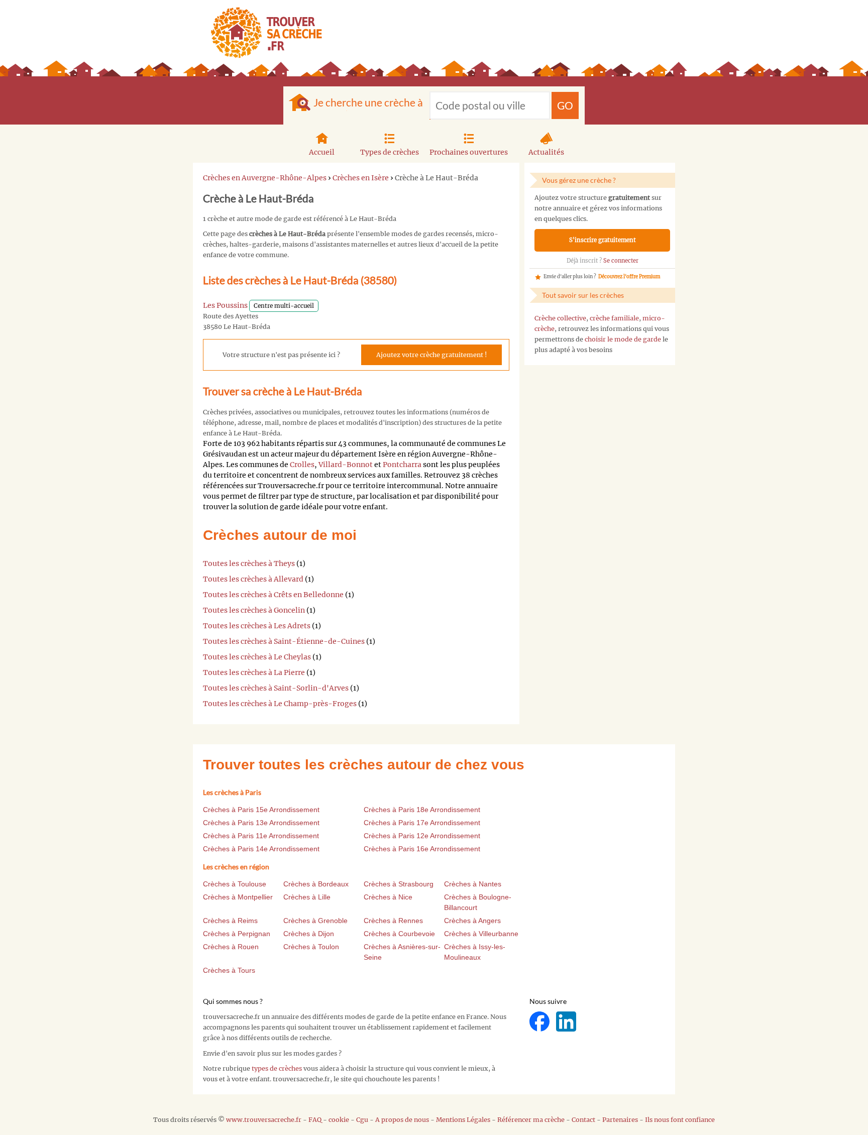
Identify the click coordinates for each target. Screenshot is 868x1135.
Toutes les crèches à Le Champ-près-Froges (280, 703)
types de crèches (277, 1068)
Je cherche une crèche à (368, 102)
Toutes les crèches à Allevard (253, 579)
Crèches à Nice (388, 897)
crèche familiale (614, 318)
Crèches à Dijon (308, 934)
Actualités (546, 152)
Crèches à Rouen (231, 947)
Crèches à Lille (307, 897)
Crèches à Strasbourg (398, 884)
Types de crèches (389, 152)
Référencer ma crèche (531, 1119)
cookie (339, 1119)
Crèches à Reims (230, 921)
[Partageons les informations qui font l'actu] (540, 1021)
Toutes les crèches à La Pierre (254, 672)
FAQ (314, 1119)
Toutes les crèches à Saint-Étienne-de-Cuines (284, 641)
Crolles (302, 464)
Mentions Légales (463, 1119)
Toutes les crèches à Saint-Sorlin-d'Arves (276, 688)
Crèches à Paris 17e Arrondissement (422, 823)
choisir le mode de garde (623, 339)
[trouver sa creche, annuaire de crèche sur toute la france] (262, 32)
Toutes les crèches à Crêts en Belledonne (273, 594)
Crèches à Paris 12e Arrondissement (422, 836)
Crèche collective (560, 318)
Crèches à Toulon (311, 947)
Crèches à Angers (472, 921)
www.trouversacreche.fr (263, 1119)
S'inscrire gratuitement (602, 240)
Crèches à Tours (229, 970)
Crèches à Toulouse (234, 884)
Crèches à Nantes (472, 884)
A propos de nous (402, 1119)
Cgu (362, 1119)
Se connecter (620, 260)
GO (565, 105)
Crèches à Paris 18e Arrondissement (422, 810)
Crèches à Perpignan (236, 934)
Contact (583, 1119)
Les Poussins (225, 305)
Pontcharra (402, 464)
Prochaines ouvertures (468, 152)
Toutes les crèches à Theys (249, 563)
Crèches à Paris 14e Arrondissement (261, 849)
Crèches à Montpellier (238, 897)
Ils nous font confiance (680, 1119)
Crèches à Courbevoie (399, 934)
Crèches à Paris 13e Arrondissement (261, 823)
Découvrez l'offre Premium (629, 277)
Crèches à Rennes (393, 921)
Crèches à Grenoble (315, 921)
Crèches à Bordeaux (316, 884)
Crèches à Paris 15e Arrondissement (261, 810)
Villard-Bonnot (345, 464)
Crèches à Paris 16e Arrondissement (422, 849)
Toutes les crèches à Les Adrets (256, 625)
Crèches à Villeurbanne (481, 934)
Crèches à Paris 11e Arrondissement (261, 836)
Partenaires (620, 1119)
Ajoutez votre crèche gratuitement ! (431, 355)
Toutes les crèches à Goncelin (254, 610)
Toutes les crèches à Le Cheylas (257, 656)
